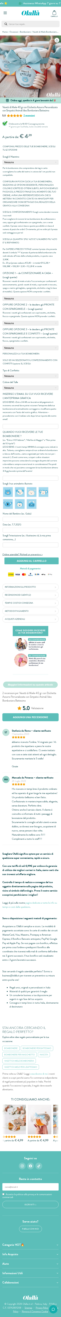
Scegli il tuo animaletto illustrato (17, 483)
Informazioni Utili (12, 1273)
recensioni (29, 115)
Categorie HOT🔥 (13, 1245)
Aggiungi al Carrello (31, 561)
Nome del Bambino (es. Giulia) (17, 513)
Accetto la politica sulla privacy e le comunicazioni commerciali (27, 1196)
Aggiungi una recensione (30, 717)
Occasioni (13, 31)
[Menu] (5, 13)
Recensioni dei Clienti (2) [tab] (18, 594)
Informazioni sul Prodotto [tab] (20, 586)
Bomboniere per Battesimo (37, 1048)
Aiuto (5, 1264)
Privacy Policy (42, 1307)
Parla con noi (30, 1229)
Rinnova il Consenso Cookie (35, 1311)
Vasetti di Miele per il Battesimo (20, 1067)
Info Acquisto (10, 1254)
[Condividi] (56, 40)
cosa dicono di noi (39, 1074)
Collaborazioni (10, 1282)
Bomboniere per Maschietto (19, 1054)
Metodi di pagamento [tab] (17, 611)
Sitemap (28, 1307)
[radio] (8, 492)
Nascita (44, 1054)
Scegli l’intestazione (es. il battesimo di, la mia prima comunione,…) (27, 537)
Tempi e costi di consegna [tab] (19, 602)
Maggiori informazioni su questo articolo (30, 684)
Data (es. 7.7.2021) (12, 524)
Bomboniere (25, 31)
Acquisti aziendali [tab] (15, 619)
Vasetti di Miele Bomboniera (44, 31)
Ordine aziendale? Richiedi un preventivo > (22, 554)
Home (5, 31)
